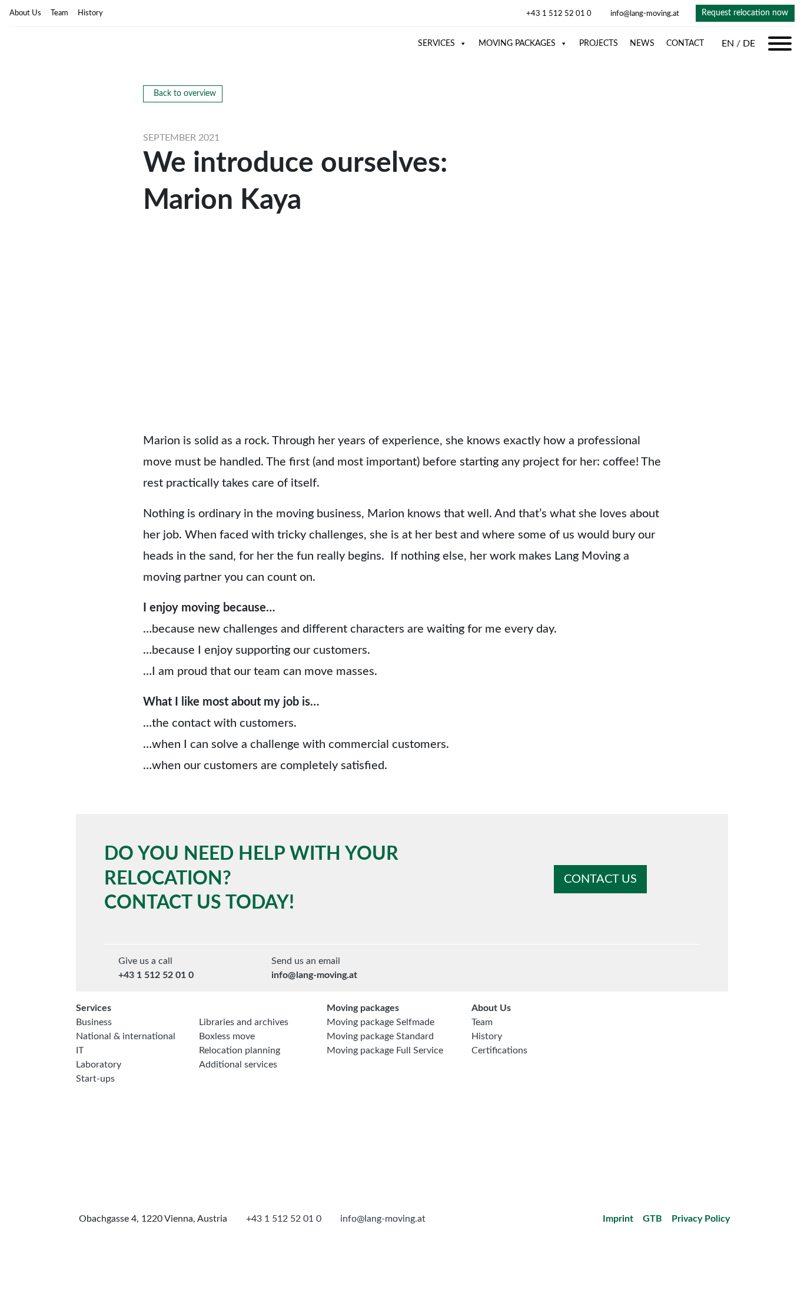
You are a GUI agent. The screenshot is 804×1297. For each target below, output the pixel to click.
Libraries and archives (243, 1022)
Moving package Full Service (385, 1050)
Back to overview (185, 93)
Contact (685, 43)
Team (59, 12)
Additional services (238, 1064)
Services (436, 43)
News (642, 43)
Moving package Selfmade (380, 1022)
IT (80, 1050)
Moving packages (363, 1008)
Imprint (618, 1218)
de (749, 43)
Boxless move (227, 1036)
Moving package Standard (380, 1036)
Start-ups (95, 1078)
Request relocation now (745, 13)
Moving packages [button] (517, 43)
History (90, 12)
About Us (25, 12)
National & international (125, 1036)
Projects (598, 43)
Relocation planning (239, 1050)
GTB (652, 1218)
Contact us (600, 879)
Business (94, 1022)
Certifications (499, 1050)
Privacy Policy (701, 1218)
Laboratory (98, 1064)
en (729, 43)
